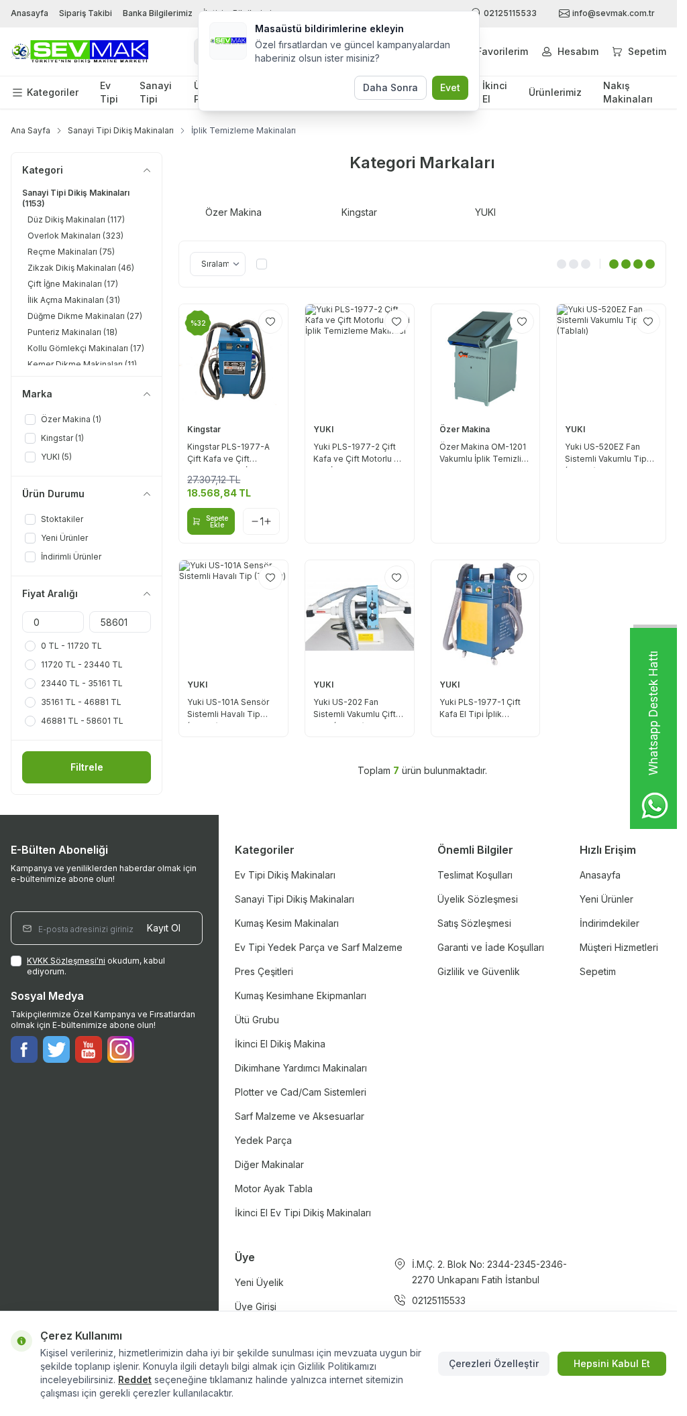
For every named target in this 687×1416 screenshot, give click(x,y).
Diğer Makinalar (269, 1164)
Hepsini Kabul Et (612, 1363)
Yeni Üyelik (259, 1282)
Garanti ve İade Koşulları (490, 947)
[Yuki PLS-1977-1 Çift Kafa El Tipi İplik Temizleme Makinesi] (485, 614)
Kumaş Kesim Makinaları (287, 923)
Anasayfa (29, 13)
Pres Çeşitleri (264, 971)
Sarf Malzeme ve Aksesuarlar (299, 1116)
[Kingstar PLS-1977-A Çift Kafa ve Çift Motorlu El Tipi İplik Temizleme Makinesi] (233, 358)
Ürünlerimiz (555, 92)
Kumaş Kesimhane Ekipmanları (300, 995)
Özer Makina (465, 429)
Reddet (135, 1379)
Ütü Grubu (257, 1019)
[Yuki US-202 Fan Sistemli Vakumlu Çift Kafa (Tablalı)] (359, 614)
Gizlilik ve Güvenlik (478, 971)
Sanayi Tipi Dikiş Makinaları (121, 130)
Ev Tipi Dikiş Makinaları (285, 875)
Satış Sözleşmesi (474, 923)
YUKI (324, 429)
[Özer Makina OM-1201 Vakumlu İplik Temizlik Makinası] (485, 358)
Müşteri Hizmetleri (619, 947)
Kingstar (205, 429)
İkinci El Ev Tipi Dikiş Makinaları (303, 1212)
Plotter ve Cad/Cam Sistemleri (300, 1092)
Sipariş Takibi (85, 13)
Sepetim (598, 971)
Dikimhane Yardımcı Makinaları (301, 1068)
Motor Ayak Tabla (274, 1188)
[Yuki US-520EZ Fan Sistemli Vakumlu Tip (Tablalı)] (611, 358)
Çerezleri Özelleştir (494, 1363)
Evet (450, 87)
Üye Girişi (255, 1306)
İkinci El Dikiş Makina (280, 1043)
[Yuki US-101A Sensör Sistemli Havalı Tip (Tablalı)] (233, 614)
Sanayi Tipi (156, 92)
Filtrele (86, 767)
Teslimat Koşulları (475, 875)
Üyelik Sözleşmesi (477, 899)
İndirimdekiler (609, 923)
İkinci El (494, 92)
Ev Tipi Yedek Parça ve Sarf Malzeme (319, 947)
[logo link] (79, 52)
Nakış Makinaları (628, 92)
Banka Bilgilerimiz (158, 13)
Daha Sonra (390, 87)
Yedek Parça (263, 1140)
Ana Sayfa (30, 130)
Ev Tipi (109, 92)
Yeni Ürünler (606, 899)
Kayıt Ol (163, 928)
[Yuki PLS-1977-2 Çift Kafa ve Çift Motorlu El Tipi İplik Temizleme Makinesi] (359, 358)
